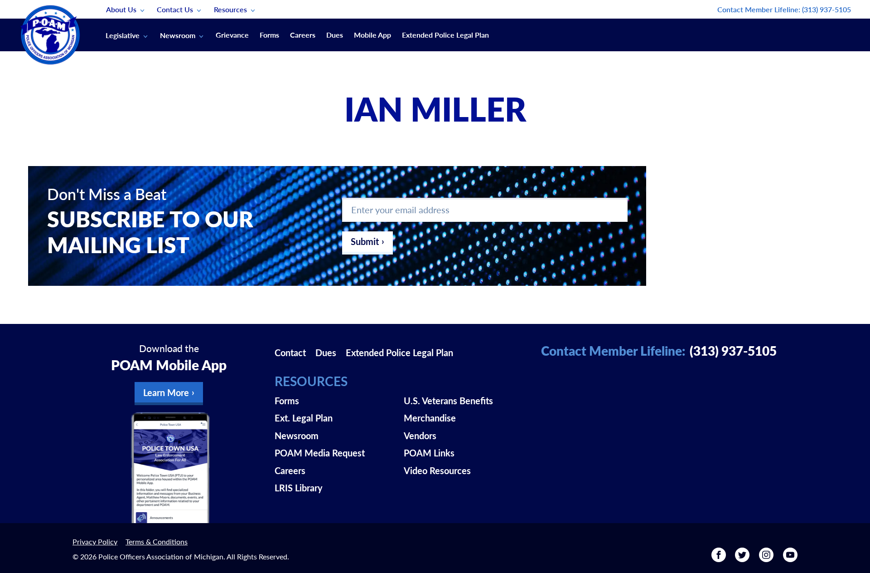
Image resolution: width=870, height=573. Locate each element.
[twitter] (742, 558)
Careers (302, 34)
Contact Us (175, 9)
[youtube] (790, 558)
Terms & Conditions (157, 541)
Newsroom (177, 35)
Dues (334, 34)
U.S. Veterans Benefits (448, 400)
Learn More (166, 392)
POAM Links (429, 452)
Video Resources (437, 470)
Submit (365, 241)
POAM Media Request (320, 452)
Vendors (420, 435)
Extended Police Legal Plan (445, 34)
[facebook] (718, 558)
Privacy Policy (94, 541)
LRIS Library (299, 487)
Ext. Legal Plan (304, 417)
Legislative (123, 35)
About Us (121, 9)
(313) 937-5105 (826, 9)
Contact (290, 352)
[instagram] (766, 558)
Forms (269, 34)
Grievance (232, 34)
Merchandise (430, 417)
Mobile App (372, 34)
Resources (230, 9)
